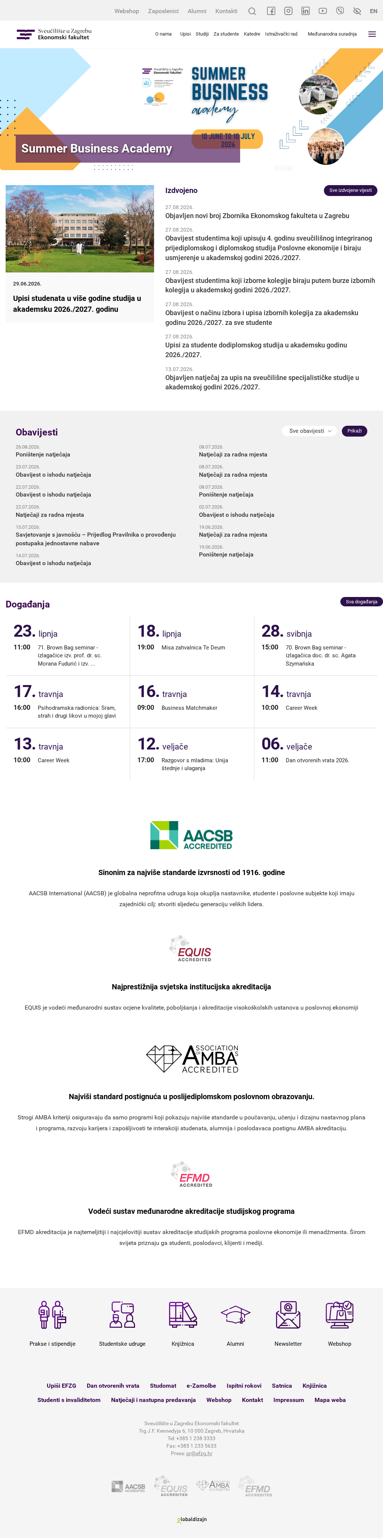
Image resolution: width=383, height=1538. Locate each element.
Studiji (202, 34)
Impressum (288, 1399)
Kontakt (252, 1399)
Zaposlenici (163, 11)
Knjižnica (315, 1385)
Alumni (197, 11)
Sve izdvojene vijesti (351, 190)
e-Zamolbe (201, 1385)
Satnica (282, 1385)
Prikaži (354, 431)
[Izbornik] (372, 34)
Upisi (185, 34)
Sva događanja (361, 601)
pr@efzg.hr (199, 1453)
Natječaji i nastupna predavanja (153, 1399)
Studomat (163, 1385)
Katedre (252, 34)
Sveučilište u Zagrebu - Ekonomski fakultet (54, 34)
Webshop (126, 11)
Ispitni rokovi (244, 1385)
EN (373, 11)
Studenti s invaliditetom (69, 1399)
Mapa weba (330, 1399)
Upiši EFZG (61, 1385)
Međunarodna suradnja (332, 34)
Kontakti (226, 11)
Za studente (226, 34)
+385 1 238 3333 (195, 1438)
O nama (163, 34)
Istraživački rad (281, 34)
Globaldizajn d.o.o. (191, 1520)
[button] (309, 431)
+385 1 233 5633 (197, 1446)
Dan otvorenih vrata (113, 1385)
